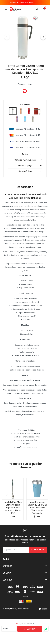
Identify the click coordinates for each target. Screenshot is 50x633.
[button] (36, 8)
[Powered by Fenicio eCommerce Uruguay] (43, 609)
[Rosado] (21, 111)
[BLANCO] (13, 111)
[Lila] (17, 118)
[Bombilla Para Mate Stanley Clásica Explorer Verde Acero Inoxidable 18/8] (13, 488)
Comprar (31, 629)
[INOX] (33, 118)
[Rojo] (29, 111)
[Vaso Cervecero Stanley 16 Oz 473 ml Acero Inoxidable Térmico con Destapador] (37, 488)
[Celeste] (25, 118)
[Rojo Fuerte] (37, 111)
